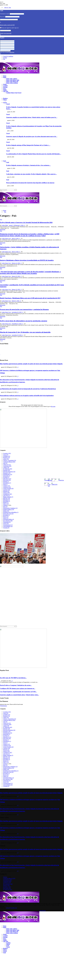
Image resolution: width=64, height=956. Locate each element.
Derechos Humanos (9, 471)
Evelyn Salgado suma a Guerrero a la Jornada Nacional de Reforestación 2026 (26, 222)
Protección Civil (8, 513)
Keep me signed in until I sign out (10, 27)
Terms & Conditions (8, 56)
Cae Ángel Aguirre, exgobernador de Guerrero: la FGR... (18, 691)
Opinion (5, 505)
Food (4, 161)
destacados (6, 475)
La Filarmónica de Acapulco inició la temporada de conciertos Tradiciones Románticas (28, 389)
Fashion (8, 942)
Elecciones (7, 480)
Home (4, 76)
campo (6, 459)
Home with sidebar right (12, 80)
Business (5, 98)
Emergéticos (7, 482)
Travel (5, 102)
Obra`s (6, 504)
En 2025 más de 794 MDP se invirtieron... (13, 678)
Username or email (4, 13)
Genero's (6, 485)
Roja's (6, 516)
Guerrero (6, 490)
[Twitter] (1, 61)
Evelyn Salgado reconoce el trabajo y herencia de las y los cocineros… (28, 165)
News (4, 88)
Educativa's (7, 478)
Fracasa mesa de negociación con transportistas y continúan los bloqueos (24, 309)
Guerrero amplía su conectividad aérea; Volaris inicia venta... (19, 695)
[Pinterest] (3, 61)
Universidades (7, 526)
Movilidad (6, 501)
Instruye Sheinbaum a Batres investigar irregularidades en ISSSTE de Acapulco (27, 260)
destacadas (2, 229)
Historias (6, 491)
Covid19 (5, 85)
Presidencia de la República (10, 512)
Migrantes (6, 499)
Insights (5, 57)
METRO (6, 498)
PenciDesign (42, 910)
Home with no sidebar (12, 83)
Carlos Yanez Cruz (6, 238)
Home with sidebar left (12, 81)
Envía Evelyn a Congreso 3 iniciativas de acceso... (16, 685)
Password (2, 16)
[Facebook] (0, 61)
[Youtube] (4, 61)
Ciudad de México (9, 461)
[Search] (16, 190)
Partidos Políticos (8, 509)
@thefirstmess (3, 705)
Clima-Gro (7, 464)
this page (53, 406)
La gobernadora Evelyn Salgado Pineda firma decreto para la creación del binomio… (33, 154)
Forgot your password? (5, 33)
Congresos (7, 466)
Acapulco (7, 453)
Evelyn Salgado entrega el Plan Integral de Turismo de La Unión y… (28, 145)
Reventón (6, 515)
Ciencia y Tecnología (9, 460)
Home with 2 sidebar (11, 78)
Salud (5, 518)
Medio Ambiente (8, 497)
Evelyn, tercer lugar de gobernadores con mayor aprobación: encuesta (23, 321)
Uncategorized (8, 525)
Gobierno (7, 487)
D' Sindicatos (7, 468)
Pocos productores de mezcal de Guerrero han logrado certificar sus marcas (30, 182)
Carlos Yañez (5, 225)
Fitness (5, 99)
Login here (11, 52)
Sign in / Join (7, 7)
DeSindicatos (7, 474)
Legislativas (7, 494)
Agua (5, 454)
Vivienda (6, 527)
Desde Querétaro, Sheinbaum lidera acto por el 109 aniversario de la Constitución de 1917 (30, 298)
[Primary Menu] (1, 191)
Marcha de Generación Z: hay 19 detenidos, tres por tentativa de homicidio (25, 332)
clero (5, 463)
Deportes (6, 470)
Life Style (5, 91)
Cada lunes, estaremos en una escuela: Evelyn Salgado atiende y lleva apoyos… (31, 174)
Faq (4, 59)
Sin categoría (7, 520)
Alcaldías (6, 456)
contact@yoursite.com (11, 907)
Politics (5, 90)
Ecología (6, 477)
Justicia (6, 492)
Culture (6, 467)
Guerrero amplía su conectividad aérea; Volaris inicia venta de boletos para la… (31, 117)
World (4, 84)
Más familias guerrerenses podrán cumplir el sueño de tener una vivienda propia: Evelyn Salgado (31, 364)
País (1, 219)
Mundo (5, 502)
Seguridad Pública (8, 519)
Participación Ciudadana (10, 508)
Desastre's (6, 473)
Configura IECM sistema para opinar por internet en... (17, 688)
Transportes (7, 522)
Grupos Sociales (8, 488)
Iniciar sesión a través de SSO (7, 25)
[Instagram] (2, 61)
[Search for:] (7, 189)
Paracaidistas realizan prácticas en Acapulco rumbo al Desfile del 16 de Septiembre (27, 395)
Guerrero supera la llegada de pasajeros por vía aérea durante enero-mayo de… (31, 136)
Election (5, 87)
